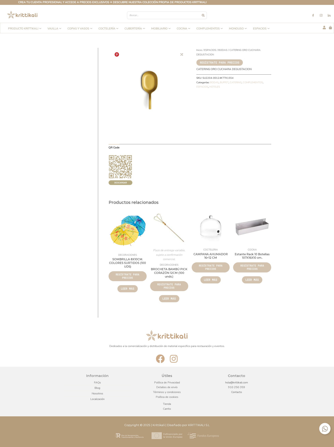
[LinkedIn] (329, 16)
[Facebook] (313, 16)
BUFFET (224, 82)
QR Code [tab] (114, 147)
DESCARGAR (120, 182)
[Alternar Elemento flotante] (325, 428)
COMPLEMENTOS (208, 28)
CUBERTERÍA (133, 28)
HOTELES (214, 86)
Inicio (199, 50)
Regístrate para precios (219, 62)
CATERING (236, 82)
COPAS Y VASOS (78, 28)
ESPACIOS (260, 28)
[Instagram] (321, 16)
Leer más (127, 288)
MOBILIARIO (159, 28)
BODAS (222, 50)
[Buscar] (203, 15)
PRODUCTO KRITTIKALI (23, 28)
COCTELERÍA (106, 28)
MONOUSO (236, 28)
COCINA (182, 28)
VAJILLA (52, 28)
